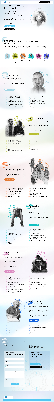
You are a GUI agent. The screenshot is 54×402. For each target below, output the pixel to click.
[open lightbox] (39, 17)
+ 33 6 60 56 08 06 (9, 346)
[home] (7, 2)
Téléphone (6, 365)
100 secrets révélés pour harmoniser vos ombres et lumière (31, 400)
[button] (28, 2)
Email (6, 361)
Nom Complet (7, 357)
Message (6, 369)
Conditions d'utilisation (13, 379)
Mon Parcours (20, 2)
